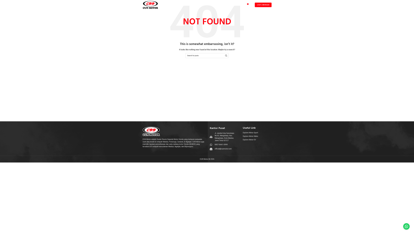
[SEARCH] (226, 55)
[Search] (251, 5)
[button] (406, 226)
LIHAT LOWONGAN (263, 5)
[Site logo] (150, 5)
